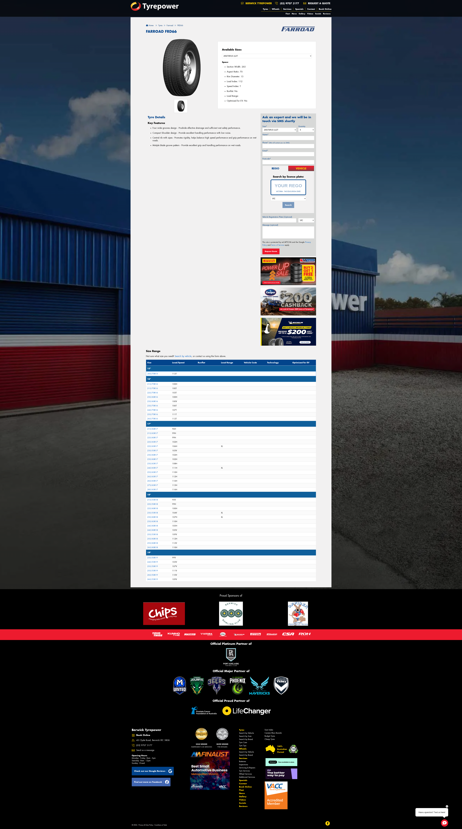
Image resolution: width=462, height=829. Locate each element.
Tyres (265, 9)
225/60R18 (152, 508)
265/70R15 (152, 373)
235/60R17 (152, 455)
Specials (299, 9)
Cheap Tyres (270, 739)
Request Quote (271, 251)
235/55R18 (152, 513)
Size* (264, 126)
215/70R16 (152, 384)
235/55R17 (152, 450)
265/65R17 (152, 476)
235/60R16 (152, 397)
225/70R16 (152, 392)
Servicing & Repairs (247, 767)
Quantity (301, 126)
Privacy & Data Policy (146, 825)
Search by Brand (246, 739)
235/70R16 (152, 405)
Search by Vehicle (246, 733)
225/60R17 (152, 437)
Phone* (275, 142)
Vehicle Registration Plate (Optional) (277, 217)
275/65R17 (152, 485)
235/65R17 (152, 463)
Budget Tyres (270, 736)
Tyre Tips (242, 745)
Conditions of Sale (160, 825)
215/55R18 (152, 500)
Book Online (325, 9)
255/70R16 (152, 414)
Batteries (242, 761)
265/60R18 (152, 547)
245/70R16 (152, 410)
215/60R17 (152, 429)
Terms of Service (277, 245)
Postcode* (266, 158)
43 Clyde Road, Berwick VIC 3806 (153, 740)
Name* (265, 134)
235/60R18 (152, 517)
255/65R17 (152, 472)
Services (287, 9)
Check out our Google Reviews (149, 771)
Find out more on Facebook (148, 782)
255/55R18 (152, 534)
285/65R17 (152, 489)
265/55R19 (152, 579)
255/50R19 (152, 566)
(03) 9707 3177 (289, 3)
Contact (311, 9)
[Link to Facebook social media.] (327, 823)
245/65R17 (152, 468)
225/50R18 (152, 504)
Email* (265, 150)
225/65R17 (152, 442)
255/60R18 (152, 539)
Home (151, 25)
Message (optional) (270, 225)
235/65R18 (152, 521)
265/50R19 (152, 575)
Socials (318, 14)
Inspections (243, 764)
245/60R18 (152, 526)
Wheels (275, 9)
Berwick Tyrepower (258, 3)
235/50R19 (152, 557)
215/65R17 (152, 433)
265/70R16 (152, 418)
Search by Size (245, 736)
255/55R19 (152, 570)
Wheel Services (245, 774)
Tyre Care (243, 742)
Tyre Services (244, 771)
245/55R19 (152, 562)
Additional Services (247, 777)
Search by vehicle (183, 356)
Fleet (288, 14)
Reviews (326, 14)
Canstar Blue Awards (273, 733)
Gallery (302, 14)
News (294, 14)
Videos (310, 14)
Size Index (269, 730)
